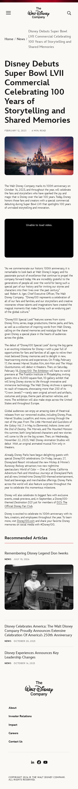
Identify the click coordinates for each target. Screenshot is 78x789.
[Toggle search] (69, 13)
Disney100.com (26, 521)
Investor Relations (20, 716)
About (12, 708)
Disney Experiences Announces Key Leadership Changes (32, 655)
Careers (13, 733)
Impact (13, 725)
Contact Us (15, 741)
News (21, 39)
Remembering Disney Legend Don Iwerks (36, 553)
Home (9, 39)
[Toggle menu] (8, 13)
